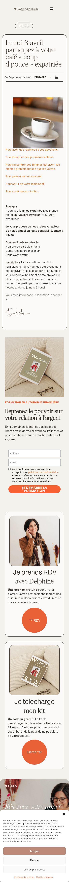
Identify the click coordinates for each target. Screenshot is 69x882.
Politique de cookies (24, 877)
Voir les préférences (34, 869)
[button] (64, 814)
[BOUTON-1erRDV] (34, 609)
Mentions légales (44, 877)
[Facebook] (50, 77)
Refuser (34, 860)
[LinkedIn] (56, 77)
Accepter (35, 851)
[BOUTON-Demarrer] (34, 741)
